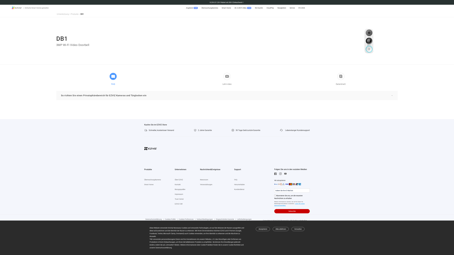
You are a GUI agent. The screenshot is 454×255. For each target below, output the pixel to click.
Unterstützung (63, 14)
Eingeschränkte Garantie (225, 219)
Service (292, 8)
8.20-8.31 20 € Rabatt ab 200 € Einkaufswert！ (227, 2)
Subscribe (292, 211)
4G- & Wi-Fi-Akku (242, 8)
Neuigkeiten (281, 8)
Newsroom (204, 180)
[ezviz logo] (17, 8)
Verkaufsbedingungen (205, 219)
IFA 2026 (301, 8)
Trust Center (179, 199)
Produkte (75, 14)
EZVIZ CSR (179, 204)
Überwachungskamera (209, 8)
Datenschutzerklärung (153, 219)
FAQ (235, 180)
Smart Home (226, 8)
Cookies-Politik (170, 219)
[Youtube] (286, 174)
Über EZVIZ (179, 180)
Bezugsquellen (180, 189)
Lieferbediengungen (244, 219)
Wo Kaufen (259, 8)
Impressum (179, 194)
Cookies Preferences (186, 219)
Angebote (191, 8)
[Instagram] (281, 174)
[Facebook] (276, 174)
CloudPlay (270, 8)
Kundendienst (239, 189)
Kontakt (178, 184)
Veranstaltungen (206, 184)
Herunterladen (239, 184)
